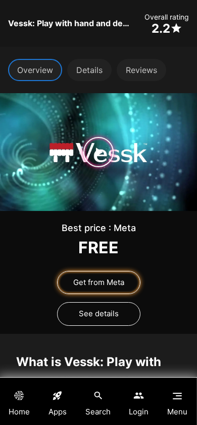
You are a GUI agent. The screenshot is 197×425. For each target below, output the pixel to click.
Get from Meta (98, 282)
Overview (35, 70)
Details (89, 70)
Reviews (141, 70)
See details (99, 313)
